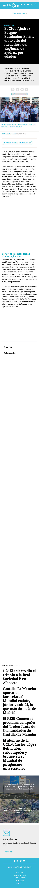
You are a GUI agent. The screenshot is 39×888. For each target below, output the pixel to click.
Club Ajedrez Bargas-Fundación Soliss (17, 143)
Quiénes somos (19, 880)
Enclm (14, 134)
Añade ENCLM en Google (20, 94)
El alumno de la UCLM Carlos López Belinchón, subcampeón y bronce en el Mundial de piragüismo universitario (19, 754)
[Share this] (17, 89)
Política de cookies (19, 878)
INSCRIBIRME (8, 852)
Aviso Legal (19, 872)
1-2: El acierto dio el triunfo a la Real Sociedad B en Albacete (19, 676)
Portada (15, 13)
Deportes (22, 13)
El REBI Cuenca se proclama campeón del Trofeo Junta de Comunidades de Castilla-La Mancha (19, 726)
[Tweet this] (22, 89)
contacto (19, 883)
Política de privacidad (19, 875)
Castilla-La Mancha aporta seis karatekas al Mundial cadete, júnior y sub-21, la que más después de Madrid (19, 700)
